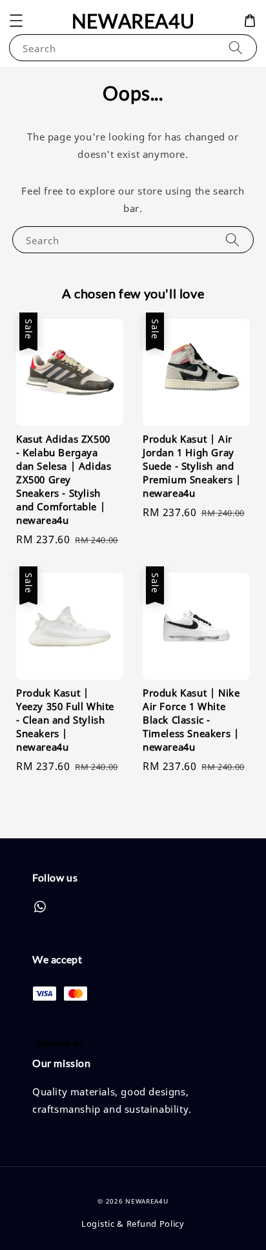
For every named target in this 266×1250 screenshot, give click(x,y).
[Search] (235, 47)
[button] (16, 20)
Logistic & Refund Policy (133, 1223)
